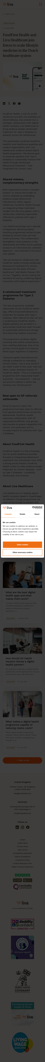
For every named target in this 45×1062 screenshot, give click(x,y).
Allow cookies (22, 545)
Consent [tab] (8, 514)
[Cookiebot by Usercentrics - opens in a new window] (32, 507)
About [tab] (36, 514)
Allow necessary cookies (23, 552)
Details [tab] (22, 514)
